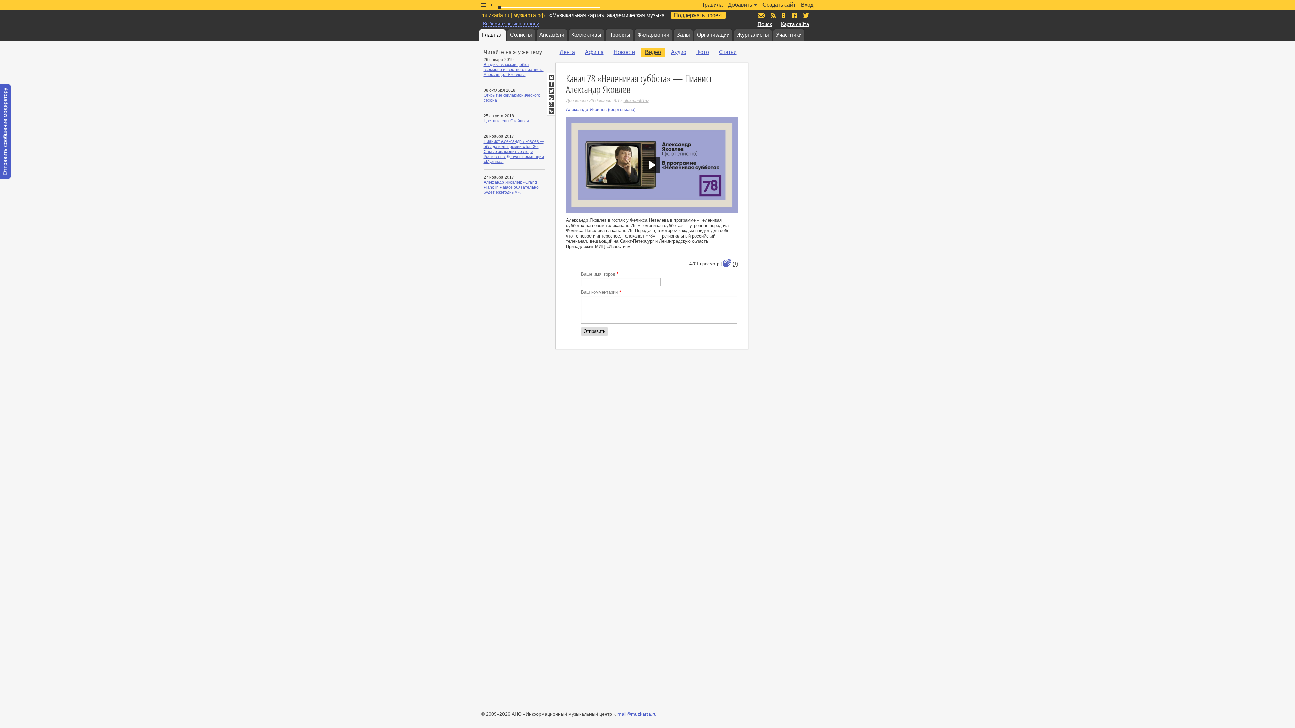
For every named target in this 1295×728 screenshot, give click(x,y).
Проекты (619, 35)
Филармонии (653, 35)
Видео (653, 52)
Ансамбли (551, 35)
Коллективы (586, 35)
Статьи (728, 52)
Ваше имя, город (599, 274)
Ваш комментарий (601, 292)
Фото (702, 52)
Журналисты (753, 35)
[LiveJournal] (551, 111)
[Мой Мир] (551, 97)
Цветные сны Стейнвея (506, 121)
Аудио (678, 52)
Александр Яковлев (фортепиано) (600, 109)
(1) (735, 263)
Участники (789, 35)
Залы (683, 35)
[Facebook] (551, 84)
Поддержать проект (698, 15)
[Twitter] (551, 91)
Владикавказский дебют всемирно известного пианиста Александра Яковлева (514, 69)
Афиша (594, 52)
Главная (492, 35)
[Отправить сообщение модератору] (5, 131)
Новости (624, 52)
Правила (711, 5)
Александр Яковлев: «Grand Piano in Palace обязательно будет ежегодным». (511, 187)
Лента (567, 52)
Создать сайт (779, 5)
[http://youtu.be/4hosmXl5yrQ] (652, 165)
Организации (713, 35)
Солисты (521, 35)
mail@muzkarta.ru (637, 714)
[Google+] (551, 104)
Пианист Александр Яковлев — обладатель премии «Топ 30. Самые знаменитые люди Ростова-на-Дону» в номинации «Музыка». (514, 151)
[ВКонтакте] (551, 77)
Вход (807, 5)
